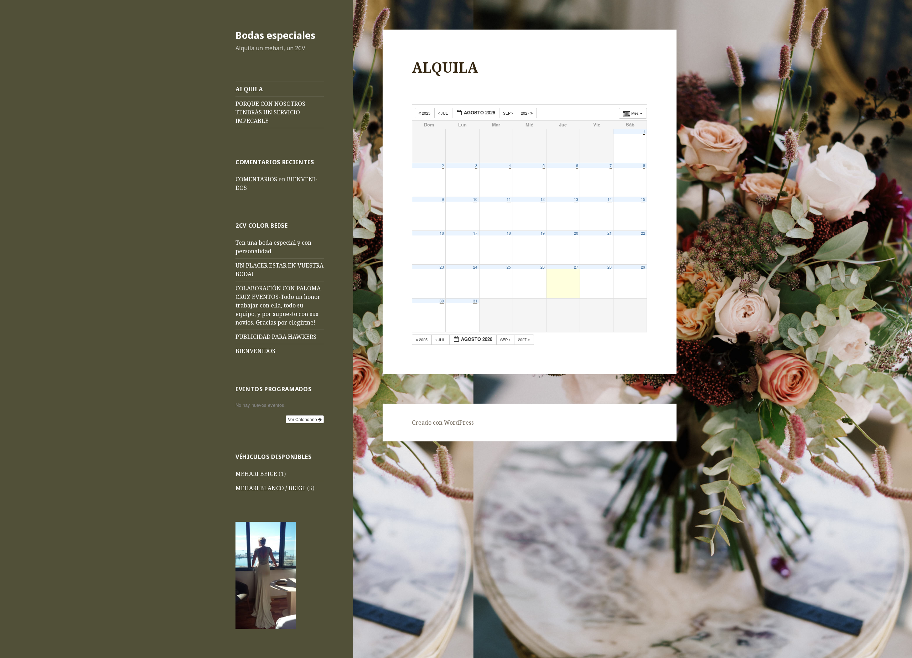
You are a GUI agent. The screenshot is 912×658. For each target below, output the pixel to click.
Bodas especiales (275, 35)
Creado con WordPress (443, 422)
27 (576, 267)
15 (643, 199)
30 (442, 301)
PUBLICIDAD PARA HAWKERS (275, 337)
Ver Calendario (303, 419)
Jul (444, 113)
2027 (525, 113)
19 (542, 233)
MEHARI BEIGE (256, 474)
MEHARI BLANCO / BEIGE (270, 488)
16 (442, 233)
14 (609, 199)
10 (475, 199)
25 (509, 267)
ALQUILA (249, 89)
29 (643, 267)
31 (475, 301)
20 (576, 233)
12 (542, 199)
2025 (426, 113)
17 (475, 233)
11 (509, 199)
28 (609, 267)
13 (576, 199)
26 (542, 267)
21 (609, 233)
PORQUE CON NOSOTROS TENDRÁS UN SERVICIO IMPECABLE (270, 112)
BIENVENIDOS (255, 351)
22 (643, 233)
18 (509, 233)
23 (442, 267)
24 (475, 267)
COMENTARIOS (256, 179)
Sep (507, 113)
